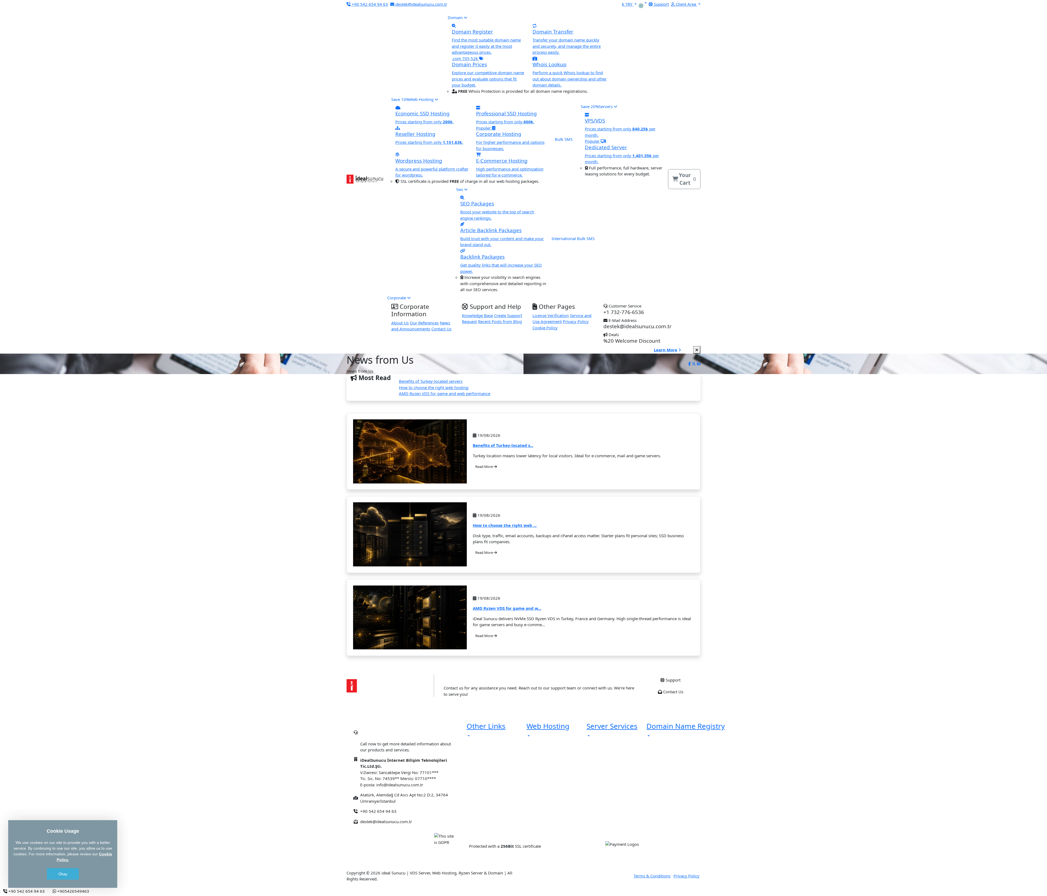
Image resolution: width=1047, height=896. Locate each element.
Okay (62, 874)
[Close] (696, 350)
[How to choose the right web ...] (410, 534)
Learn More (665, 350)
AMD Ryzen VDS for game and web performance (444, 393)
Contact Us (441, 328)
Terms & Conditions (652, 876)
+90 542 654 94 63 (394, 734)
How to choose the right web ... (505, 525)
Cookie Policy (545, 327)
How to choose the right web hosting (433, 387)
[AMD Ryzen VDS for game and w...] (410, 618)
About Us (400, 322)
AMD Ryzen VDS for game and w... (507, 608)
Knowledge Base (477, 315)
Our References (424, 322)
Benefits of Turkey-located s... (503, 445)
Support (672, 680)
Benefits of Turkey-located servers (430, 381)
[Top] (97, 891)
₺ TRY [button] (627, 4)
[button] (645, 3)
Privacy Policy (576, 321)
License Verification (550, 315)
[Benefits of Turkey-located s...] (410, 451)
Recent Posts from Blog (500, 321)
